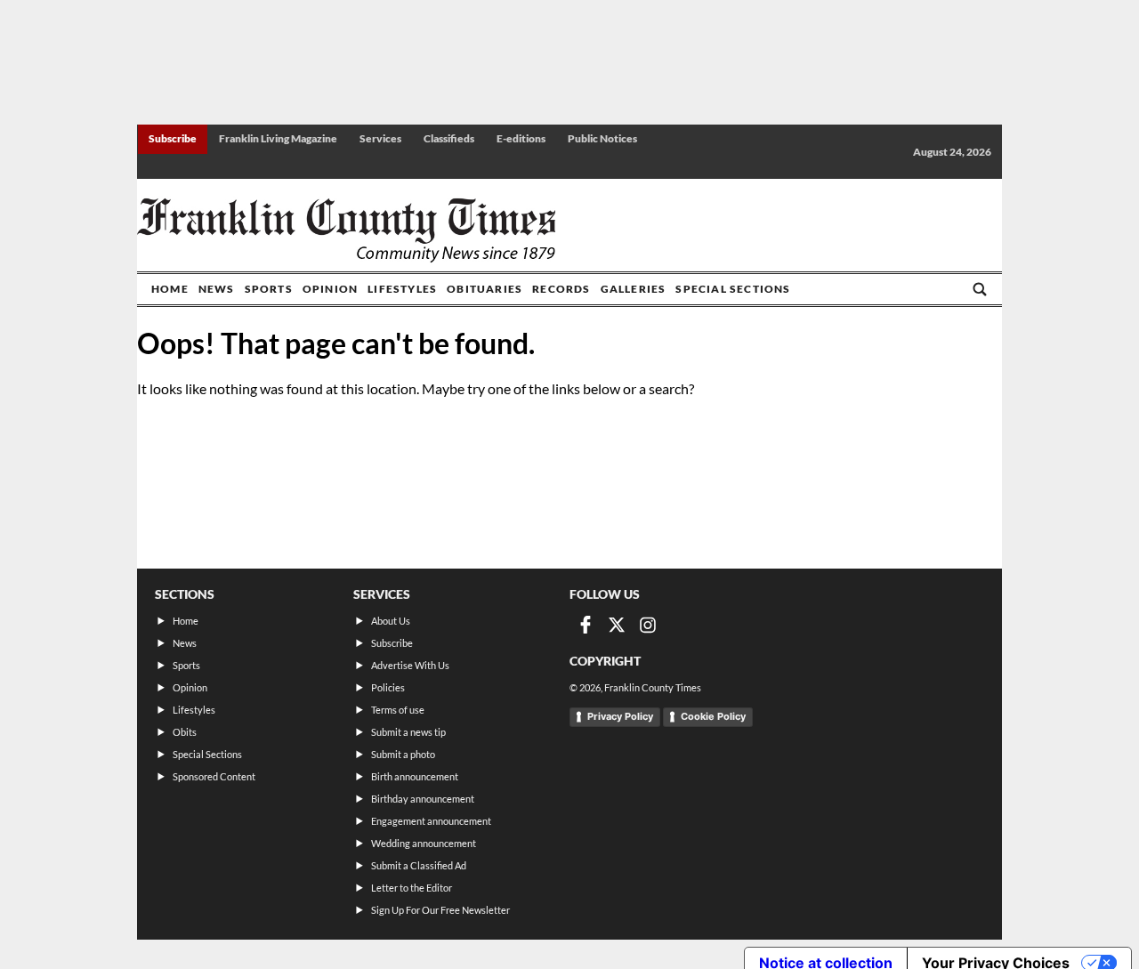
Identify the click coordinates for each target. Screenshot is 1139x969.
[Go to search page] (979, 289)
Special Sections (732, 288)
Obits (185, 732)
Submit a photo (403, 754)
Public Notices (602, 138)
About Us (390, 620)
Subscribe (173, 138)
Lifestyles (402, 288)
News (216, 288)
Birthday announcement (422, 798)
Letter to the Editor (411, 887)
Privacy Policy (620, 716)
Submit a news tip (408, 732)
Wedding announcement (423, 843)
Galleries (633, 288)
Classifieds (449, 138)
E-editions (521, 138)
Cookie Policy (713, 716)
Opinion (330, 288)
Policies (388, 687)
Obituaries (484, 288)
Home (170, 288)
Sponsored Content (214, 776)
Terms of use (397, 709)
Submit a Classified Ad (418, 865)
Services (380, 138)
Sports (269, 288)
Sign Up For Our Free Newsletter (440, 910)
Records (561, 288)
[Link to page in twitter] (616, 624)
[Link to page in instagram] (648, 624)
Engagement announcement (431, 821)
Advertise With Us (410, 665)
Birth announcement (414, 776)
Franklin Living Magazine (278, 138)
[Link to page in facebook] (585, 624)
